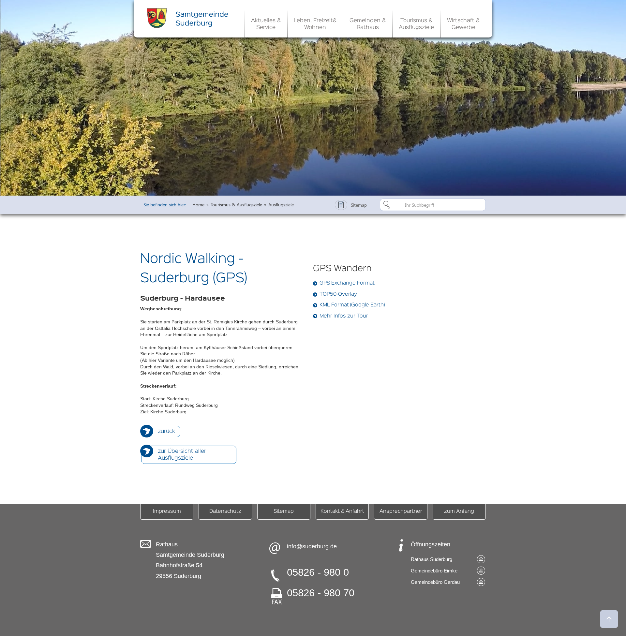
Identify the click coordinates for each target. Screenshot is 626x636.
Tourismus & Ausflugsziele (236, 204)
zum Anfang (459, 511)
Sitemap (284, 511)
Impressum (167, 511)
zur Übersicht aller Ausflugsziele (182, 455)
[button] (266, 22)
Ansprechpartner (401, 511)
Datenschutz (225, 511)
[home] (189, 18)
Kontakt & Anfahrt (342, 511)
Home (198, 204)
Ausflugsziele (281, 204)
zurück (166, 431)
